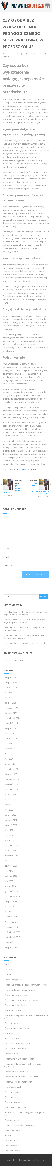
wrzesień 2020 (11, 855)
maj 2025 (9, 692)
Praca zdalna (10, 1097)
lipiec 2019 (9, 906)
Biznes (8, 964)
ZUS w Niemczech (15, 660)
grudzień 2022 (11, 789)
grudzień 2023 (11, 769)
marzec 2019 (10, 922)
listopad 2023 (11, 774)
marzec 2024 (10, 753)
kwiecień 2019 (11, 916)
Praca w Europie (12, 1053)
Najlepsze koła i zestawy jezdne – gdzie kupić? (25, 643)
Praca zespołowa (12, 1102)
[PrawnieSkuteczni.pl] (26, 10)
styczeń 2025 (10, 702)
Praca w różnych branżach (17, 1071)
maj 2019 (9, 911)
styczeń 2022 (10, 815)
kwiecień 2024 (11, 748)
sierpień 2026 (11, 677)
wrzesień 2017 (11, 942)
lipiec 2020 (9, 860)
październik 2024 (12, 718)
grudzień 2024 (11, 708)
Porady (8, 974)
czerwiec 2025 (11, 687)
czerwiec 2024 (11, 738)
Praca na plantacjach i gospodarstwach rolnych (26, 984)
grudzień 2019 (11, 891)
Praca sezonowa (12, 1023)
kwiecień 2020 (11, 876)
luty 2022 (9, 809)
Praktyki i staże (12, 1120)
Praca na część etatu (14, 979)
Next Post (39, 487)
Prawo (8, 1135)
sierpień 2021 (11, 825)
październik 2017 (12, 937)
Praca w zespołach (13, 1087)
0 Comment (37, 54)
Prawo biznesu (11, 1145)
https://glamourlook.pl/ (27, 469)
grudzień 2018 (11, 927)
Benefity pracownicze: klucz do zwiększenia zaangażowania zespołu (24, 629)
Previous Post (13, 487)
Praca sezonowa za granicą (17, 1028)
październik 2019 (12, 896)
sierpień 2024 (11, 728)
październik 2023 (12, 779)
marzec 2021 (10, 835)
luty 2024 (9, 759)
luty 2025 (9, 697)
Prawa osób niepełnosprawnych (19, 1125)
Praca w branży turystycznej (17, 1043)
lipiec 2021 (9, 830)
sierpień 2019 (11, 901)
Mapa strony (42, 1160)
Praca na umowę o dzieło (16, 995)
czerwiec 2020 (11, 865)
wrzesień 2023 (11, 784)
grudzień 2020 (11, 845)
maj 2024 (9, 743)
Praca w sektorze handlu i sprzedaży (21, 1076)
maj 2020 (9, 871)
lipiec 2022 (9, 799)
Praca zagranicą (12, 1092)
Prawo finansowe (12, 1150)
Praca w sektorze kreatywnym (18, 1081)
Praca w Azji (10, 1033)
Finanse (8, 969)
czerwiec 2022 (11, 804)
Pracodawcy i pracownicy (16, 1107)
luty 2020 (9, 881)
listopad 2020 (11, 850)
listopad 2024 (11, 713)
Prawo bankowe (12, 1140)
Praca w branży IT (13, 1038)
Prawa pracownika (13, 1130)
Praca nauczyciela (9, 495)
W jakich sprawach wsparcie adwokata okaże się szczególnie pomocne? (24, 621)
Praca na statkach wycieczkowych (20, 990)
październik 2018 (12, 932)
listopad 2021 (11, 820)
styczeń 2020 (10, 886)
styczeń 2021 (10, 840)
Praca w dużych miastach (16, 1048)
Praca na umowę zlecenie (16, 1005)
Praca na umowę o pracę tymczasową (22, 1000)
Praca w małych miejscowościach (19, 1058)
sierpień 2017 (11, 947)
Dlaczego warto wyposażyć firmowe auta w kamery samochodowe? (24, 636)
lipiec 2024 (9, 733)
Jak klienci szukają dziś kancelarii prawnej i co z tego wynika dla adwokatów (25, 613)
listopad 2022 (11, 794)
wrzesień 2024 (11, 723)
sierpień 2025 (11, 682)
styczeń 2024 (10, 764)
